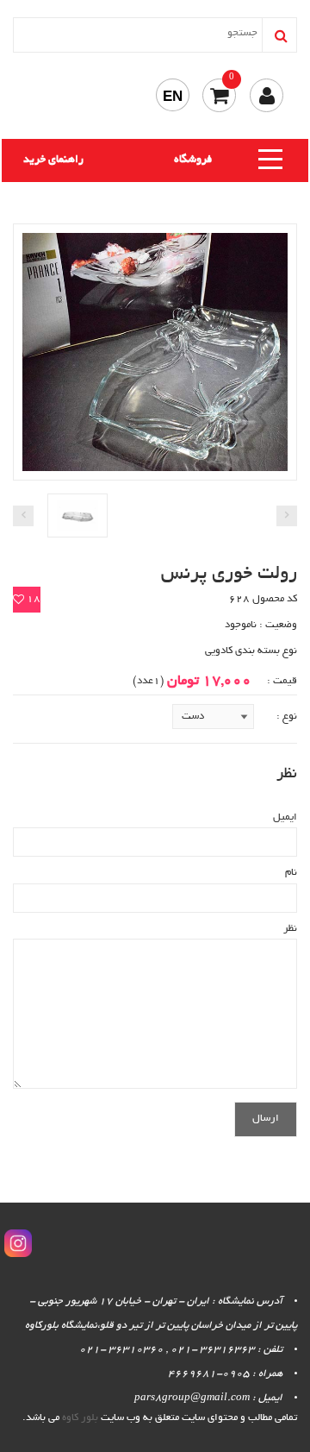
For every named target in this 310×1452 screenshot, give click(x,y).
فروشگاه (193, 160)
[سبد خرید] (219, 95)
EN (173, 96)
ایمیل (285, 817)
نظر (290, 928)
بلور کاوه (80, 1418)
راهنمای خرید (53, 160)
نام (291, 872)
